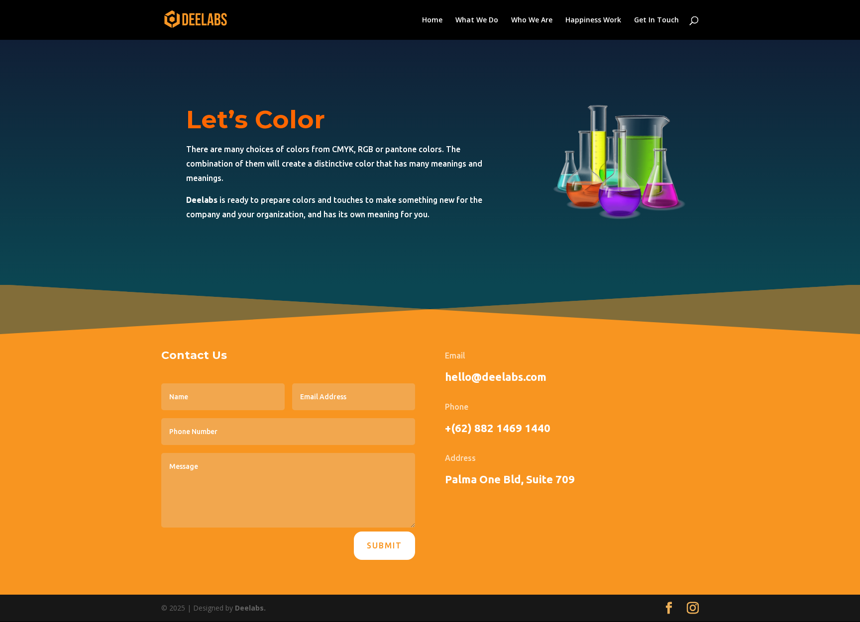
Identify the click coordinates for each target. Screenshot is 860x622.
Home (432, 20)
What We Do (476, 20)
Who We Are (531, 20)
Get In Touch (656, 20)
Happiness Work (593, 20)
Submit (384, 545)
